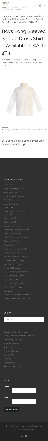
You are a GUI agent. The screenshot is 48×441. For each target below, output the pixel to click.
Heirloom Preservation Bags (15, 256)
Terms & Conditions (12, 366)
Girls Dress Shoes (11, 279)
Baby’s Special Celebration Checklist (19, 336)
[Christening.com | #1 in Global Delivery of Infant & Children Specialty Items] (5, 3)
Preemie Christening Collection (17, 299)
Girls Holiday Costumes (13, 287)
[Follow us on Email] (26, 436)
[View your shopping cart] (40, 5)
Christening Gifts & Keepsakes (16, 237)
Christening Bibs (10, 222)
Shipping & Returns (12, 351)
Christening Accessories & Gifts (17, 212)
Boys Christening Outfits (14, 189)
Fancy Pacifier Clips (12, 253)
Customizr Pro (29, 429)
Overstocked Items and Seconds (17, 295)
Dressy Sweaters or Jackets (15, 249)
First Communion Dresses (14, 264)
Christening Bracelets (13, 233)
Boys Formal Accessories (14, 196)
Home (4, 16)
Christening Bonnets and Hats (16, 230)
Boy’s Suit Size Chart (12, 343)
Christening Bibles (11, 218)
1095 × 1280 (19, 60)
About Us (8, 347)
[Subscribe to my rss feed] (22, 436)
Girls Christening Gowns (14, 276)
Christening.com (19, 426)
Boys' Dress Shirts (11, 204)
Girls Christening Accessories (16, 272)
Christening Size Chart (13, 340)
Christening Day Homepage (15, 332)
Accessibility (9, 363)
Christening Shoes (11, 241)
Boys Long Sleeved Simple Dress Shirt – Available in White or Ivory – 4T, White (23, 62)
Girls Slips (8, 291)
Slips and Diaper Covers (14, 260)
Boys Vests (8, 200)
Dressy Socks (9, 245)
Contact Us (9, 355)
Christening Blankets (12, 226)
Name (6, 386)
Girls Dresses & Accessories (15, 283)
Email (6, 397)
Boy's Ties (8, 214)
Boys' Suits (8, 208)
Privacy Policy (9, 359)
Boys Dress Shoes (11, 193)
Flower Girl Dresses (12, 268)
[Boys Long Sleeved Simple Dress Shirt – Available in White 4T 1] (24, 99)
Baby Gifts (8, 185)
